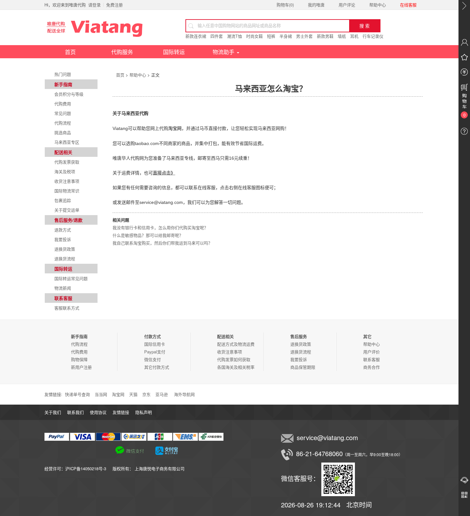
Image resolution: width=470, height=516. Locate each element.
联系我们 (75, 412)
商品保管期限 (302, 367)
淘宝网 (118, 394)
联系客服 (371, 359)
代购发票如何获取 (233, 359)
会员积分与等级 (68, 94)
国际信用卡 (154, 344)
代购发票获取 (66, 162)
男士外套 (304, 36)
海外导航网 (184, 394)
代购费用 (62, 104)
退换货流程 (64, 258)
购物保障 (79, 359)
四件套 (216, 36)
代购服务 (122, 52)
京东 (146, 394)
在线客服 (408, 5)
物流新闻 (62, 288)
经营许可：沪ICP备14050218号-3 (78, 468)
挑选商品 (62, 132)
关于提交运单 (66, 210)
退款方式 (62, 230)
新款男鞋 (325, 36)
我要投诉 (62, 239)
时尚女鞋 (254, 36)
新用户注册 (81, 367)
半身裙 (285, 36)
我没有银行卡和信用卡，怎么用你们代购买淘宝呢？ (160, 227)
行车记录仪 (373, 36)
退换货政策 (64, 249)
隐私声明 (143, 412)
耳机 (354, 36)
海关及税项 (64, 171)
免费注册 (114, 5)
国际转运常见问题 (71, 278)
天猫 (133, 394)
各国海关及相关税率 (236, 367)
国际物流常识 (66, 191)
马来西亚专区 (66, 142)
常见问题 (62, 113)
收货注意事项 (66, 181)
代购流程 (62, 123)
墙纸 (342, 36)
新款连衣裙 (195, 36)
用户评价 (371, 352)
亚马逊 (161, 394)
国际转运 (174, 52)
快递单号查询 (77, 394)
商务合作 (371, 367)
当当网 (101, 394)
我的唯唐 (316, 5)
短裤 (271, 36)
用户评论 (347, 5)
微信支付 (152, 359)
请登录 (94, 5)
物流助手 (223, 52)
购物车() (285, 5)
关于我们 (52, 412)
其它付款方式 (156, 367)
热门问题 (62, 74)
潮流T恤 (234, 36)
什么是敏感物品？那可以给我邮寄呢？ (148, 235)
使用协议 (98, 412)
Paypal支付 (154, 352)
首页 (70, 52)
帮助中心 (377, 5)
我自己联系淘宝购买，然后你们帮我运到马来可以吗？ (162, 243)
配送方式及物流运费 (236, 344)
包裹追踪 (62, 200)
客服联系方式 (66, 308)
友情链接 (121, 412)
